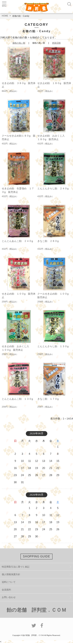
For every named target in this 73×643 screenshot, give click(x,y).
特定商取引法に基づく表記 (15, 566)
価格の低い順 (18, 43)
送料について (9, 582)
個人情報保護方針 (11, 574)
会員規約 (6, 589)
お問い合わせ (9, 597)
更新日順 (56, 43)
